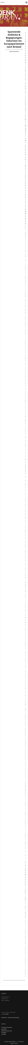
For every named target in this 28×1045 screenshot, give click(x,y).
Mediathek (4, 1029)
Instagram (3, 1032)
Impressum (4, 1017)
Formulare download (6, 1027)
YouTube (3, 1034)
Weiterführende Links (6, 1031)
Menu (3, 2)
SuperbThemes (14, 1043)
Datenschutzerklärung (13, 1017)
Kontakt (7, 1014)
